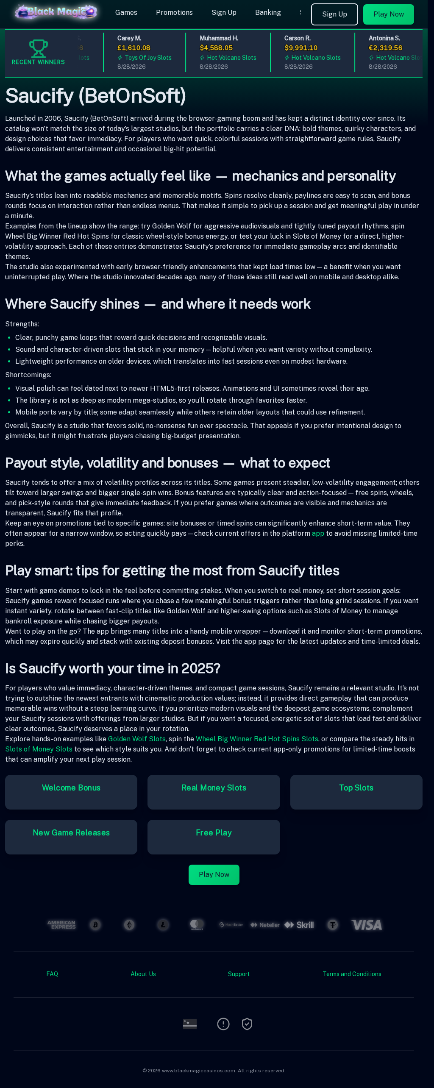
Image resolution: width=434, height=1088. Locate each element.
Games (126, 12)
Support (239, 974)
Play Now (388, 14)
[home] (56, 22)
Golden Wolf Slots (137, 739)
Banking (268, 12)
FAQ (52, 974)
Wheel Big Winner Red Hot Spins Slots (257, 739)
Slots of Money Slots (38, 749)
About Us (143, 974)
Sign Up (223, 12)
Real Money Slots (213, 787)
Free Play (214, 832)
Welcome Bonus (71, 787)
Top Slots (356, 787)
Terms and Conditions (352, 974)
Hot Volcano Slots (225, 57)
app (318, 533)
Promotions (174, 12)
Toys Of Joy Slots (141, 57)
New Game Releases (71, 832)
